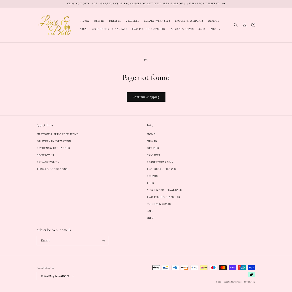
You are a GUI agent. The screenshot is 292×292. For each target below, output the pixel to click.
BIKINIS (152, 176)
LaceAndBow (230, 282)
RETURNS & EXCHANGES (53, 148)
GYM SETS (153, 155)
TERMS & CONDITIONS (52, 169)
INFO (150, 218)
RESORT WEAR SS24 (160, 162)
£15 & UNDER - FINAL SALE (164, 190)
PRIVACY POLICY (48, 162)
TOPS (150, 183)
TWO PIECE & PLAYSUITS (163, 197)
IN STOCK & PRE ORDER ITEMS (57, 134)
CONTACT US (45, 155)
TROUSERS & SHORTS (161, 169)
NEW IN (152, 141)
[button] (214, 29)
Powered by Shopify (245, 282)
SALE (150, 211)
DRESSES (153, 148)
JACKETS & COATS (159, 204)
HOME (151, 134)
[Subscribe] (103, 240)
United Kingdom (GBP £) (55, 276)
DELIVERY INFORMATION (54, 141)
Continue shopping (146, 97)
